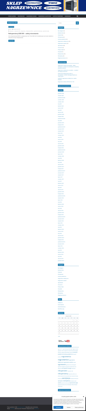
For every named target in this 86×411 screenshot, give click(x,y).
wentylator (60, 381)
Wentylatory (60, 56)
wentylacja (66, 378)
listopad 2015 (61, 214)
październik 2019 (61, 127)
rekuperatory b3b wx (29, 31)
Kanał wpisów (61, 304)
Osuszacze (60, 47)
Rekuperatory (21, 16)
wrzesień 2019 (61, 129)
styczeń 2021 (60, 112)
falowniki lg (70, 350)
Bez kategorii (60, 30)
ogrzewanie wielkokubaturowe (71, 366)
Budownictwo (61, 33)
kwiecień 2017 (61, 183)
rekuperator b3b (17, 31)
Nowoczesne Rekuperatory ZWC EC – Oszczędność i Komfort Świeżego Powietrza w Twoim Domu (67, 75)
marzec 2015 (60, 231)
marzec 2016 (60, 206)
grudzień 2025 (61, 93)
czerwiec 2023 (61, 99)
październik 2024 (61, 97)
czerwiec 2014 (61, 248)
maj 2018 (60, 158)
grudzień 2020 (61, 114)
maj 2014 (60, 250)
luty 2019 (60, 141)
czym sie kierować (65, 349)
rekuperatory (23, 31)
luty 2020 (60, 120)
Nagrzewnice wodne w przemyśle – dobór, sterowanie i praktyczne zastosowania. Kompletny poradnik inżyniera (68, 67)
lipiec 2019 (60, 133)
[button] (83, 396)
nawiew (74, 362)
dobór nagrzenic (73, 349)
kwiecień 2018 (61, 160)
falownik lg (71, 352)
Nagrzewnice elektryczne (44, 16)
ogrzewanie (62, 364)
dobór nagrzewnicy (65, 350)
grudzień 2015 (61, 212)
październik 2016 (61, 195)
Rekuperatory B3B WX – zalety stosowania (23, 33)
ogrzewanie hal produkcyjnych (71, 364)
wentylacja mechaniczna (74, 378)
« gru (59, 336)
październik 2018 (61, 149)
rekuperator (11, 31)
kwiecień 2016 (61, 204)
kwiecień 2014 (61, 252)
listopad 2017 (61, 168)
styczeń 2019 (60, 143)
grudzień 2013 (61, 260)
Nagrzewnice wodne (31, 16)
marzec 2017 (60, 185)
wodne (59, 383)
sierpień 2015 (61, 221)
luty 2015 (60, 233)
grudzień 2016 (61, 191)
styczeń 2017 (60, 189)
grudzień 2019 (61, 122)
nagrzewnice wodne (68, 362)
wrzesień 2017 (61, 172)
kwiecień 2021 (61, 106)
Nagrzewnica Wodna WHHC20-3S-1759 (66, 81)
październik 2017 (61, 170)
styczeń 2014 (60, 258)
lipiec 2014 (60, 246)
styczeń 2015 (60, 235)
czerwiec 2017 (61, 179)
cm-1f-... (61, 349)
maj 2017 (60, 181)
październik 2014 (61, 241)
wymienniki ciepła (46, 31)
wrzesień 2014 (61, 243)
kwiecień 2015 (61, 229)
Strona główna (12, 16)
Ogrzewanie (68, 16)
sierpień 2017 (61, 175)
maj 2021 (60, 104)
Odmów (68, 407)
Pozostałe (60, 51)
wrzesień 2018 (61, 152)
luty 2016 (60, 208)
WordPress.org (61, 308)
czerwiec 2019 (61, 135)
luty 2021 (60, 110)
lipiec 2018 (60, 154)
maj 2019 (60, 137)
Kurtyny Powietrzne (58, 16)
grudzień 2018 (61, 145)
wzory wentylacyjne (68, 384)
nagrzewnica (66, 356)
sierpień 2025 (61, 95)
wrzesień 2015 (61, 218)
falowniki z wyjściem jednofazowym (64, 352)
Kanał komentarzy (61, 306)
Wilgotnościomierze (62, 58)
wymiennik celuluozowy (38, 31)
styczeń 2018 (60, 164)
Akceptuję (58, 407)
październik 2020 (61, 118)
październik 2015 (61, 216)
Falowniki (60, 35)
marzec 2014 (60, 254)
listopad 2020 (61, 116)
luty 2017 (60, 187)
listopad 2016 (61, 193)
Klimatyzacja (60, 37)
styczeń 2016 (60, 210)
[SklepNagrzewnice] (43, 1)
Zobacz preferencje (79, 407)
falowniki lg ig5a (75, 350)
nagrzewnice (63, 359)
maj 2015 (60, 227)
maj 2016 (60, 202)
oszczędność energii (66, 368)
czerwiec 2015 (61, 225)
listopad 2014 (61, 239)
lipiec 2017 (60, 177)
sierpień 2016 (61, 198)
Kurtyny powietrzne (62, 39)
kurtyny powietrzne (68, 354)
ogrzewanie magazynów (62, 366)
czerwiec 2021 (61, 101)
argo (58, 349)
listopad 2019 (61, 124)
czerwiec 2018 (61, 156)
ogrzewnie (59, 368)
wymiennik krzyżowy (61, 384)
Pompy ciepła (61, 49)
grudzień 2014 (61, 237)
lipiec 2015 (60, 223)
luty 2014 (60, 256)
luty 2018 (60, 162)
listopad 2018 (61, 147)
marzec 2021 (60, 108)
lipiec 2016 (60, 200)
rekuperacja (73, 368)
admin (10, 29)
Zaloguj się (60, 302)
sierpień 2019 (61, 131)
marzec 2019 (60, 139)
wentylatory (66, 381)
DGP (69, 349)
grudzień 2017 (61, 166)
